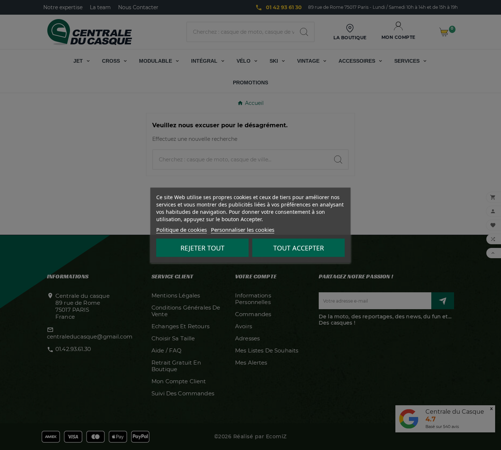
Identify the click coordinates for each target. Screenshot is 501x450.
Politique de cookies (181, 229)
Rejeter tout (202, 247)
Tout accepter (298, 247)
